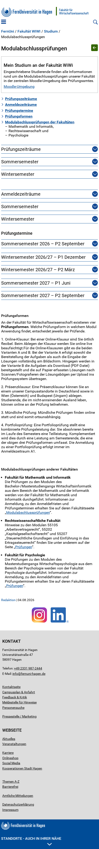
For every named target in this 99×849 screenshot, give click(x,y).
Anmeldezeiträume (21, 104)
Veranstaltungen (14, 744)
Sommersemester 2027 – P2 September (42, 295)
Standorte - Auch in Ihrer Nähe (31, 838)
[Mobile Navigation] (3, 22)
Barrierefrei (10, 786)
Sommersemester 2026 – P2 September (42, 243)
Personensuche (13, 707)
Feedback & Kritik (14, 697)
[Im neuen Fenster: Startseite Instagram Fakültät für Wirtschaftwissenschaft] (39, 623)
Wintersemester (17, 174)
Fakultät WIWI (29, 31)
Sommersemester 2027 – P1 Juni (35, 283)
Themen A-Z (10, 781)
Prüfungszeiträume (21, 99)
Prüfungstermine (19, 110)
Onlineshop (10, 758)
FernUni (7, 31)
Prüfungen (23, 547)
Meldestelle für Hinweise (19, 702)
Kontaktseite (11, 687)
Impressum (10, 810)
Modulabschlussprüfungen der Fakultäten (39, 122)
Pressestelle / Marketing (19, 716)
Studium (51, 31)
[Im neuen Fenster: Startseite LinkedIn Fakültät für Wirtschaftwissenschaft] (60, 623)
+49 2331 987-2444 (28, 668)
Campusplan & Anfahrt (18, 692)
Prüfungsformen (18, 116)
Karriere (8, 753)
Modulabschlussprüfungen (28, 512)
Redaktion (8, 600)
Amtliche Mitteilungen (17, 795)
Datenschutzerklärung (18, 804)
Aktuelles (8, 739)
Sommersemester (19, 161)
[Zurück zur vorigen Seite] (94, 48)
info (15, 674)
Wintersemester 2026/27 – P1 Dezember (43, 257)
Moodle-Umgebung (19, 86)
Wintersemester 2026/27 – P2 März (38, 269)
